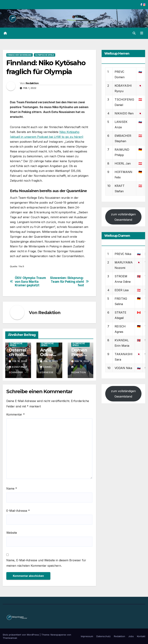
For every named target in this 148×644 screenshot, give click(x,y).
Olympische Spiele (44, 55)
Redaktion (32, 83)
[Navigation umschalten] (141, 33)
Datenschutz (103, 636)
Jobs (131, 636)
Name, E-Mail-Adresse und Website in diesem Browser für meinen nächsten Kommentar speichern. (46, 562)
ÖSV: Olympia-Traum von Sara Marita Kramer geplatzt (30, 281)
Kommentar (15, 414)
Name (11, 488)
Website (11, 532)
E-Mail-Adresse (18, 510)
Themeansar (10, 637)
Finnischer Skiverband (19, 55)
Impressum (87, 636)
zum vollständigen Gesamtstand (123, 216)
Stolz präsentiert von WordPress (21, 634)
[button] (134, 33)
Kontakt (141, 636)
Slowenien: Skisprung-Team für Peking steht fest (67, 281)
